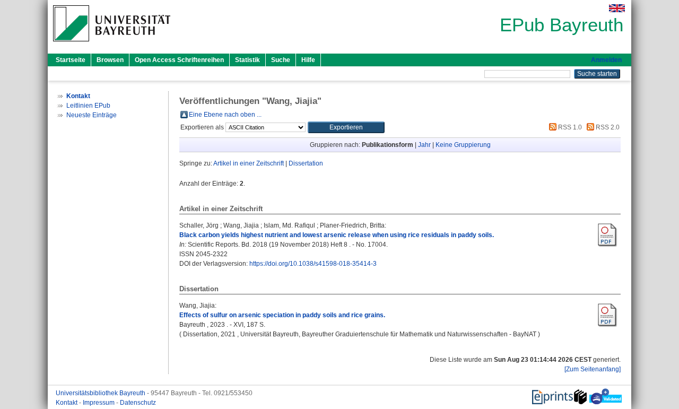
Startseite (70, 60)
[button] (346, 127)
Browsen (110, 60)
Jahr (424, 145)
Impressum (99, 402)
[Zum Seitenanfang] (592, 369)
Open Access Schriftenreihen (179, 60)
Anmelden (606, 60)
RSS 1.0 (569, 127)
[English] (617, 8)
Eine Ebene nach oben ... (225, 114)
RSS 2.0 (607, 127)
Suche (280, 60)
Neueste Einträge (91, 115)
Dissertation (306, 163)
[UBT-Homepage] (112, 44)
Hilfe (308, 60)
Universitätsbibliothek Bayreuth (101, 393)
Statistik (247, 60)
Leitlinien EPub (88, 105)
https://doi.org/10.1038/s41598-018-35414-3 (313, 263)
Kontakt (67, 402)
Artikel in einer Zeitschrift (248, 163)
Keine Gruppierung (463, 145)
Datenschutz (138, 402)
